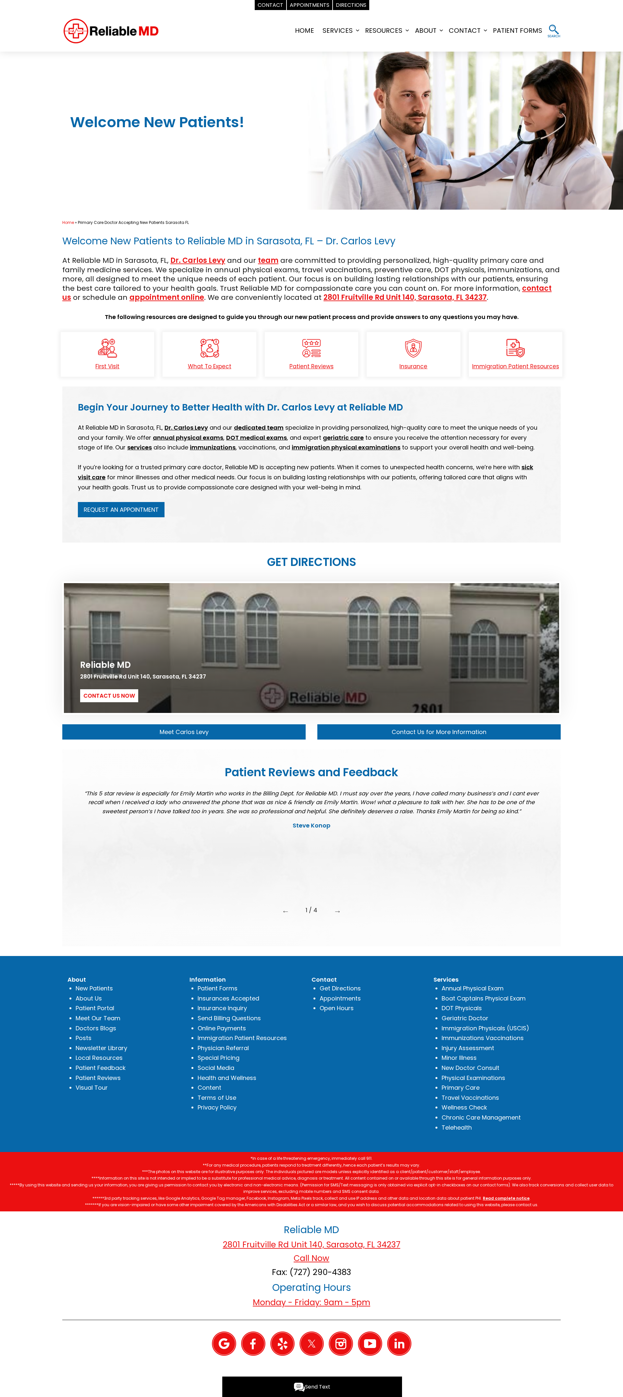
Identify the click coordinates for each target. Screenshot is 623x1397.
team (268, 260)
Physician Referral (223, 1048)
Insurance (413, 366)
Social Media (216, 1068)
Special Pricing (218, 1058)
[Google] (224, 1343)
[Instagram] (341, 1343)
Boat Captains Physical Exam (484, 998)
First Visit (107, 366)
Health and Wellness (227, 1078)
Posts (84, 1038)
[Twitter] (311, 1343)
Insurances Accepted (228, 998)
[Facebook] (253, 1343)
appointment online (166, 297)
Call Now (311, 1258)
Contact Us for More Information (439, 732)
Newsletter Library (101, 1048)
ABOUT (425, 30)
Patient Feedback (101, 1068)
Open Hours (337, 1008)
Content (209, 1088)
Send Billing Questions (229, 1018)
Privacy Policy (217, 1107)
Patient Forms (218, 988)
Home (68, 222)
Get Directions (340, 988)
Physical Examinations (473, 1078)
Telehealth (457, 1127)
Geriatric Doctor (465, 1018)
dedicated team (259, 427)
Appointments (340, 998)
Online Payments (222, 1028)
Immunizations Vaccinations (483, 1038)
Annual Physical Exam (473, 988)
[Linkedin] (399, 1343)
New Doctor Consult (470, 1068)
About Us (89, 998)
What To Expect (209, 366)
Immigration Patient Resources (515, 366)
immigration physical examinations (346, 447)
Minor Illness (459, 1058)
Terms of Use (217, 1098)
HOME (304, 30)
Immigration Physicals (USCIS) (485, 1028)
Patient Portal (95, 1008)
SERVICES (338, 30)
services (139, 447)
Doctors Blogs (96, 1028)
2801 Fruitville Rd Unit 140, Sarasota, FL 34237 (405, 297)
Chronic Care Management (481, 1117)
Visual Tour (92, 1088)
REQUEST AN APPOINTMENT (121, 510)
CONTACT (465, 30)
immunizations (213, 447)
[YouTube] (370, 1343)
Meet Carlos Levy (184, 732)
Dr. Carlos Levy (197, 260)
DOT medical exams (256, 438)
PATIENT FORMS (517, 30)
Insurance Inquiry (222, 1008)
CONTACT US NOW (109, 696)
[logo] (111, 30)
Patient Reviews (311, 366)
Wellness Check (464, 1107)
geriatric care (343, 438)
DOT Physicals (462, 1008)
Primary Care (461, 1088)
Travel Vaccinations (470, 1098)
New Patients (94, 988)
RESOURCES (383, 30)
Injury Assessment (468, 1048)
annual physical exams (188, 438)
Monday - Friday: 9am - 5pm (311, 1302)
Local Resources (99, 1058)
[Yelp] (282, 1343)
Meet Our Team (98, 1018)
